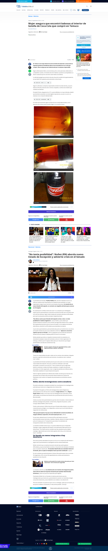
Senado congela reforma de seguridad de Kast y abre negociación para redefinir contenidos (57, 347)
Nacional (24, 10)
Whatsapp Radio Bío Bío (85, 543)
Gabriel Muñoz (33, 29)
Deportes (42, 10)
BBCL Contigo (65, 10)
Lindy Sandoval (36, 259)
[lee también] (38, 349)
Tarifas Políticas (20, 543)
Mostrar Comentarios (51, 211)
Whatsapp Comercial (63, 543)
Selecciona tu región (22, 1)
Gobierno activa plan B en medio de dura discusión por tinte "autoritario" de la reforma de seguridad (59, 462)
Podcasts (18, 10)
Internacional (30, 10)
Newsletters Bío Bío (56, 1)
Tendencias (47, 10)
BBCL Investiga (58, 10)
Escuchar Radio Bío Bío (84, 1)
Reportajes (19, 534)
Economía (36, 10)
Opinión (52, 10)
